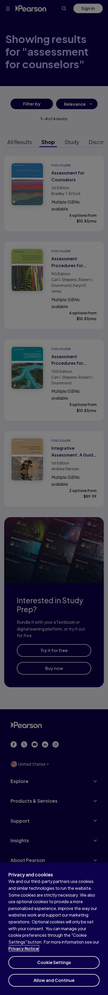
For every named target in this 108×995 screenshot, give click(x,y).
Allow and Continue (54, 980)
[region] (54, 928)
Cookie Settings (54, 962)
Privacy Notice (23, 948)
